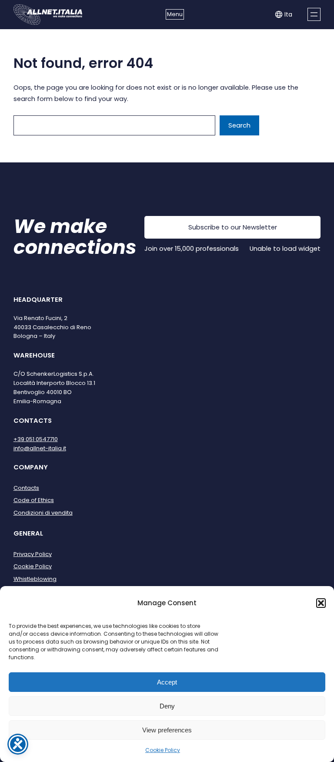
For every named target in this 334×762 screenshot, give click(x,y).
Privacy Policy (32, 554)
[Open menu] (314, 14)
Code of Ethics (33, 500)
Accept (167, 682)
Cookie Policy (162, 750)
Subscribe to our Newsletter (232, 227)
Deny (167, 706)
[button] (321, 603)
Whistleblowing (35, 579)
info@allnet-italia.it (39, 448)
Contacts (26, 488)
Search (239, 125)
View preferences (167, 730)
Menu (175, 14)
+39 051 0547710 (35, 439)
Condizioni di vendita (43, 513)
